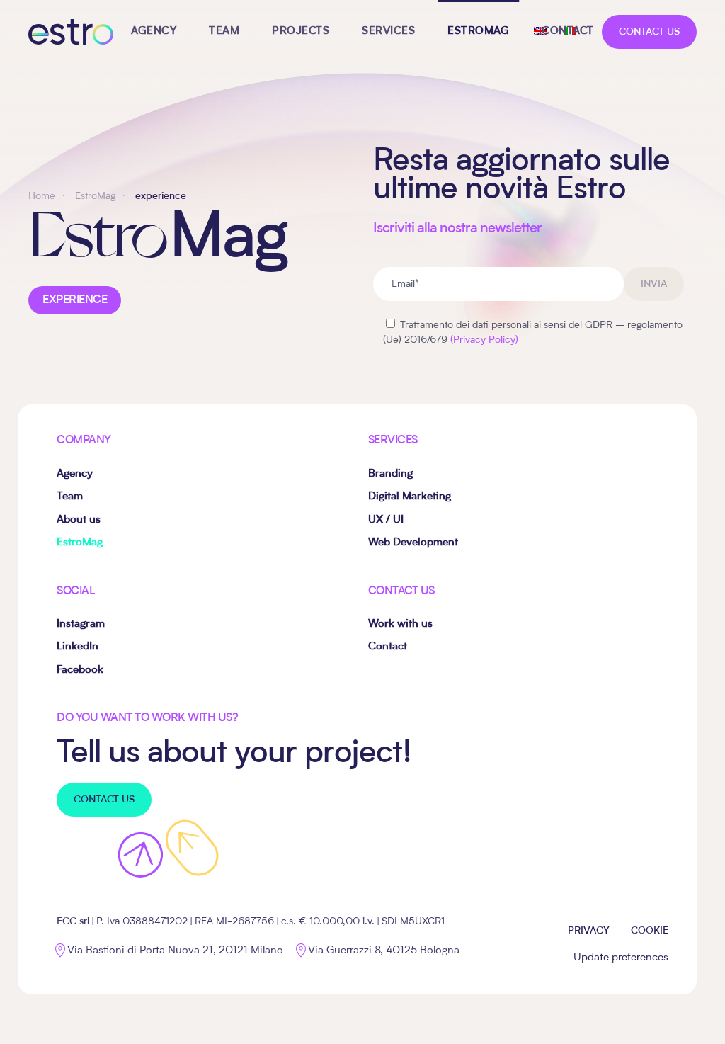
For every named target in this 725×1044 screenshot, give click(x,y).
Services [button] (388, 31)
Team (224, 31)
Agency (153, 31)
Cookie (649, 931)
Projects (300, 31)
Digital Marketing (409, 497)
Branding (390, 474)
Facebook (80, 670)
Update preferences (620, 958)
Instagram (81, 624)
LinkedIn (77, 647)
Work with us (400, 624)
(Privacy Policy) (484, 340)
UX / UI (386, 520)
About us (79, 520)
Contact (568, 31)
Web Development (413, 543)
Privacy (589, 931)
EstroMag (478, 31)
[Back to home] (70, 32)
